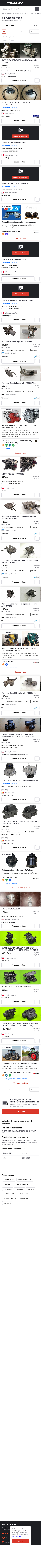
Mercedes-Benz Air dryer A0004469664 (16, 342)
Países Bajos (22, 1142)
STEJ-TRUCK (5, 961)
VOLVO (4, 1133)
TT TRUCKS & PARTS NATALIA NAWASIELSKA (14, 754)
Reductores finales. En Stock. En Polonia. (17, 870)
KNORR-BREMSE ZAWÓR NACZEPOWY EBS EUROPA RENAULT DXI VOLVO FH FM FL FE (17, 736)
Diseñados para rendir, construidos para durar (20, 1063)
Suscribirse (20, 1111)
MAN (15, 1131)
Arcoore (3, 491)
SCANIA (33, 1131)
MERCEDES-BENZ (24, 1131)
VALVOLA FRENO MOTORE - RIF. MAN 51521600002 (15, 103)
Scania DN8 (24, 1198)
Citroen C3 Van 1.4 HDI (25, 1180)
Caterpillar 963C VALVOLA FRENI (13, 259)
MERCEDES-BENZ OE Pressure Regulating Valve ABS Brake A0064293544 (19, 822)
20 (31, 31)
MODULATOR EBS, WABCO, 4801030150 (16, 987)
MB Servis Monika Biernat (8, 76)
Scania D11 (7, 1203)
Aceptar (21, 1541)
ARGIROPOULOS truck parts (11, 231)
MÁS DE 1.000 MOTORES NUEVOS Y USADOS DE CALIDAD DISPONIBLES (20, 649)
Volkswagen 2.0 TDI (23, 1184)
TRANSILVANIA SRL (7, 795)
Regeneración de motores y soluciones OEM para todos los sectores (19, 426)
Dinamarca (5, 1140)
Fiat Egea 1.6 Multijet (10, 1198)
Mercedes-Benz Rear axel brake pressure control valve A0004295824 (20, 561)
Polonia (4, 1142)
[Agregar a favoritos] (37, 80)
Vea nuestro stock (20, 1083)
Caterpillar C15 (8, 1184)
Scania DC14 (19, 1189)
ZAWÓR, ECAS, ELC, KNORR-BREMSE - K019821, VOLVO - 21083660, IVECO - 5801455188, (19, 1025)
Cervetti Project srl (6, 158)
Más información (17, 1536)
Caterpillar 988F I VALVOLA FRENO (14, 184)
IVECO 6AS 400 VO (9, 1193)
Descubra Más (20, 238)
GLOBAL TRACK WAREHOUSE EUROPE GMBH (17, 1073)
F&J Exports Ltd (7, 662)
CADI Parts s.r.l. (6, 116)
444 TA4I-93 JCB (9, 1180)
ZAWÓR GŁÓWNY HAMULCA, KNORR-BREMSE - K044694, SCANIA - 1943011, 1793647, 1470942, (19, 949)
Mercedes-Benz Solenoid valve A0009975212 (18, 383)
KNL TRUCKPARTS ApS (8, 922)
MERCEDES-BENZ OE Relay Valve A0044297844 (19, 780)
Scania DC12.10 (24, 1193)
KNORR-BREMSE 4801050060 (12, 474)
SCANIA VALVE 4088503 (10, 909)
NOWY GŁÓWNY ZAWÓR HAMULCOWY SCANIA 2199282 (19, 61)
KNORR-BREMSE (7, 1131)
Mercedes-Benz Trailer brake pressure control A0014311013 (19, 605)
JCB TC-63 (30, 1189)
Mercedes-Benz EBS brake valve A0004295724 (19, 693)
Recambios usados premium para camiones (19, 222)
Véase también (8, 1175)
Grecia (4, 1144)
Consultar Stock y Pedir (20, 888)
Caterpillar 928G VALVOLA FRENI (13, 143)
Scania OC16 (8, 1189)
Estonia (23, 1140)
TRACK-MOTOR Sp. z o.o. (10, 877)
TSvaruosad (5, 356)
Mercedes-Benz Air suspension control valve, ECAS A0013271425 (19, 518)
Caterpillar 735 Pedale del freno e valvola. (17, 300)
